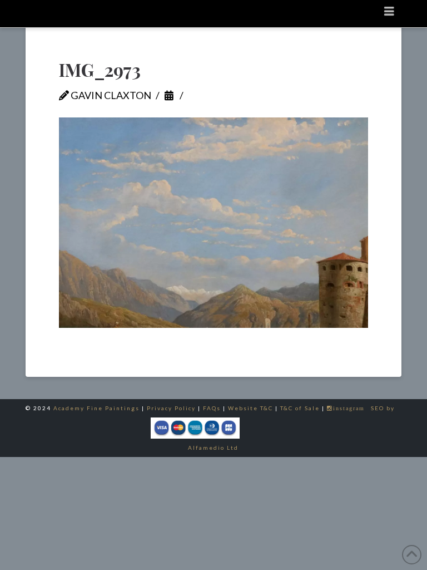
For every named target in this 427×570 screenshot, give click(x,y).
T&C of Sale (300, 408)
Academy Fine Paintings (96, 408)
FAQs (212, 408)
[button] (389, 11)
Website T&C (250, 408)
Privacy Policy (171, 408)
